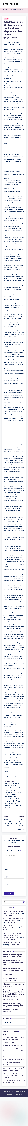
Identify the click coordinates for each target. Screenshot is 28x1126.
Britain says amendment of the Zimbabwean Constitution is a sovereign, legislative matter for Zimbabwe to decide (14, 993)
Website (6, 885)
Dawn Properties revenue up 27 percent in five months (13, 1069)
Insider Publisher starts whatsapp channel (10, 979)
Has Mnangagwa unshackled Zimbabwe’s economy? (13, 920)
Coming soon (7, 974)
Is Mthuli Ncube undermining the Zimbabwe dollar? (14, 927)
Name (6, 869)
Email (6, 877)
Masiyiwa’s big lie (9, 1042)
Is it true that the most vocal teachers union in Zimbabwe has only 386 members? (12, 935)
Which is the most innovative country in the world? (13, 912)
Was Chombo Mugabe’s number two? (11, 1011)
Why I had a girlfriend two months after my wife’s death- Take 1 (13, 963)
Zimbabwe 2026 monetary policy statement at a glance (13, 1005)
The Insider (10, 4)
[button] (8, 811)
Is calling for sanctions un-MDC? (14, 943)
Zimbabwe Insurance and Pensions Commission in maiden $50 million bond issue (14, 1037)
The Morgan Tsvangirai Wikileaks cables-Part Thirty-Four (14, 1082)
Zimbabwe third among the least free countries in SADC (12, 956)
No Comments (8, 38)
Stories (6, 18)
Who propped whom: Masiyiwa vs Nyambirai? (13, 985)
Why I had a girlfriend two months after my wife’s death (13, 970)
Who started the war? (10, 1000)
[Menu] (25, 3)
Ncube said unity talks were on (13, 1059)
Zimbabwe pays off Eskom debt (14, 1046)
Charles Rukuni (10, 781)
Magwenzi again (8, 1056)
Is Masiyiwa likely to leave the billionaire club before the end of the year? (13, 1075)
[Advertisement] (14, 433)
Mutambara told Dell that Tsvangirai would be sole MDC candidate (13, 1051)
